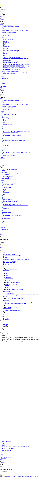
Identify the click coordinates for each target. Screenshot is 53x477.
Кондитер (4, 43)
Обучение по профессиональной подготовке (9, 73)
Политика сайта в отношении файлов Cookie (6, 457)
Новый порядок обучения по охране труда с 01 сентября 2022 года (12, 63)
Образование (3, 27)
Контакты (1, 456)
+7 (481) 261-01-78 (3, 15)
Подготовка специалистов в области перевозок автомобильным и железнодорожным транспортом (16, 72)
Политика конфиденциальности (4, 470)
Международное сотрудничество (6, 34)
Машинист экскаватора (6, 47)
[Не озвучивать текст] (0, 11)
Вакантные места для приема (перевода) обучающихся (9, 32)
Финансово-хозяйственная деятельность (7, 447)
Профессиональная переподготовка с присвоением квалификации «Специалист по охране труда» (16, 64)
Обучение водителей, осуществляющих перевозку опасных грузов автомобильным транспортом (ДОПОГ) (17, 66)
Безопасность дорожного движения (6, 59)
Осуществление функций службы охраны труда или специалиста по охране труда (14, 65)
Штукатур (4, 55)
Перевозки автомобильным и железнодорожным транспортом (10, 71)
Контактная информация (5, 78)
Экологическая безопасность (5, 70)
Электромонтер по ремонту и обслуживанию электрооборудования (12, 57)
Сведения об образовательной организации (7, 25)
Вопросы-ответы (2, 76)
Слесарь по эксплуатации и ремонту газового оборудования (11, 51)
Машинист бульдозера (6, 45)
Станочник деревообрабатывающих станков (9, 52)
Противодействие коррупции (6, 35)
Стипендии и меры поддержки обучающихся (8, 33)
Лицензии (1, 454)
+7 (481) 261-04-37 (2, 16)
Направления (2, 37)
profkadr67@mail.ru (2, 19)
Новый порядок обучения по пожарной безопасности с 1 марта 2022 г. (12, 69)
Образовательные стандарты (5, 177)
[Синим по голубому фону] (0, 6)
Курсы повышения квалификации (6, 60)
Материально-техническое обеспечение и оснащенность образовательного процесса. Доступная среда (15, 30)
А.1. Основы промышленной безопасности (9, 39)
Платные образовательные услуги (6, 31)
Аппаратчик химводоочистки (7, 40)
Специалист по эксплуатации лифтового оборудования (10, 62)
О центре (1, 24)
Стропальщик (5, 53)
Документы (3, 170)
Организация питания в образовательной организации (9, 179)
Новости (1, 75)
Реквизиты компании (5, 230)
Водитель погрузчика (6, 42)
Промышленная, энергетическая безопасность (8, 38)
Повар (4, 49)
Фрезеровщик (5, 54)
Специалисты (4, 29)
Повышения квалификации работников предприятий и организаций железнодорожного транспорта (16, 61)
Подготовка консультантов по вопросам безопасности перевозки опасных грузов (14, 67)
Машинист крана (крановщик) (7, 46)
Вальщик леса (5, 41)
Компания (1, 455)
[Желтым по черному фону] (0, 5)
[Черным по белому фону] (0, 4)
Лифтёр (4, 44)
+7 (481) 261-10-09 (2, 17)
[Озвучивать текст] (0, 10)
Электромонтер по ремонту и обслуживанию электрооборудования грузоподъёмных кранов (15, 58)
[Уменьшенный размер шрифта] (0, 1)
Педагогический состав (5, 172)
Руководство (3, 28)
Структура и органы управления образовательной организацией (10, 26)
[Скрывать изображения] (0, 8)
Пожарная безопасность (5, 68)
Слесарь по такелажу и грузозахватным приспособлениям (11, 50)
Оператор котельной (6, 48)
